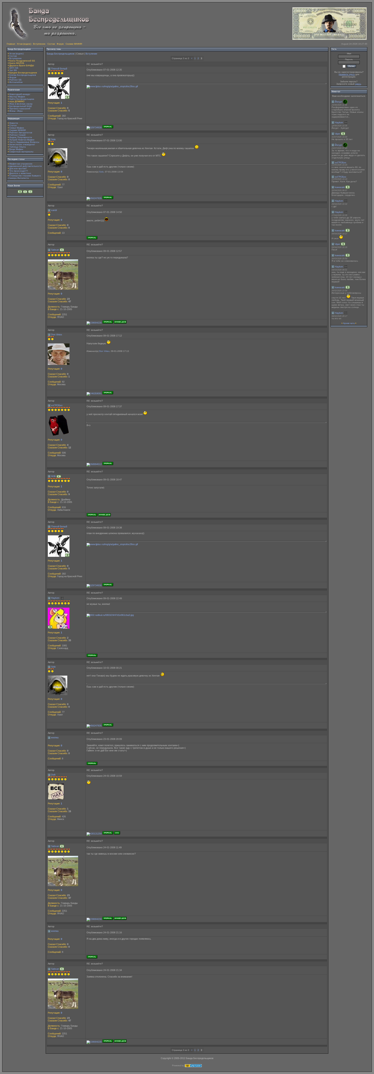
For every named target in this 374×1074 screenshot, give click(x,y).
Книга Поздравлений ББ (22, 61)
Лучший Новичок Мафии (21, 139)
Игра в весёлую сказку (20, 104)
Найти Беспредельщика (21, 99)
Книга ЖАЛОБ (16, 63)
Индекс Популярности (20, 137)
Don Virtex (56, 334)
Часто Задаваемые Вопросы (24, 142)
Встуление (91, 53)
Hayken (55, 598)
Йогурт (338, 101)
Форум (60, 44)
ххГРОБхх (57, 405)
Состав (51, 44)
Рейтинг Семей (17, 135)
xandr (54, 210)
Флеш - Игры (16, 111)
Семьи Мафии (16, 128)
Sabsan (55, 249)
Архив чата (349, 323)
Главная (11, 44)
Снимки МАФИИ (74, 44)
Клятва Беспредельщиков (22, 75)
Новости (13, 123)
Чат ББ (13, 70)
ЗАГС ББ (13, 68)
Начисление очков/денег (22, 144)
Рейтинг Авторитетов (20, 132)
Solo (53, 139)
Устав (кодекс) (24, 44)
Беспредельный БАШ (20, 106)
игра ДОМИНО (16, 101)
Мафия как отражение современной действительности (25, 165)
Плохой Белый (59, 68)
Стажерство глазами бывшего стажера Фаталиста (24, 176)
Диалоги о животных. (20, 173)
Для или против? (18, 168)
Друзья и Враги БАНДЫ (21, 65)
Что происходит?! (18, 171)
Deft (53, 774)
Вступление (39, 44)
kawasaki (340, 187)
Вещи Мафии (16, 149)
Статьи (13, 125)
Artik (53, 476)
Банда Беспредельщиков (60, 53)
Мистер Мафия (17, 96)
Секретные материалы (21, 151)
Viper (337, 133)
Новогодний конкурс (19, 94)
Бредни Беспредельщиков (23, 72)
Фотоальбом (16, 82)
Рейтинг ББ (15, 80)
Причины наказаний (19, 108)
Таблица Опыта (17, 147)
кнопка (54, 737)
